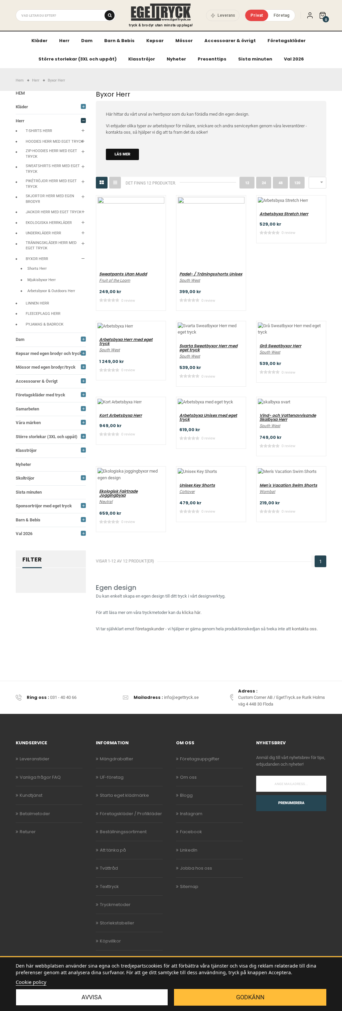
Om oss (188, 777)
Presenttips (212, 59)
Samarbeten (27, 408)
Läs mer (122, 154)
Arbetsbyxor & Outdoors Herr (51, 291)
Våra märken (28, 422)
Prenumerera (291, 803)
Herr (64, 40)
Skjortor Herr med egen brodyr (50, 199)
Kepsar (155, 40)
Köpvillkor (110, 941)
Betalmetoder (35, 813)
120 (297, 183)
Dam (87, 40)
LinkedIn (188, 850)
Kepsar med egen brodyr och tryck (49, 353)
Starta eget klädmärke (124, 795)
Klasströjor (141, 59)
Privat (256, 15)
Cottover (187, 491)
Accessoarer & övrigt (230, 40)
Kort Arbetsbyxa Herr (120, 415)
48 (281, 183)
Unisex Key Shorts (197, 485)
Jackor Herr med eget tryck (53, 212)
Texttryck (109, 886)
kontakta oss (118, 132)
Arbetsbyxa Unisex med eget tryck (208, 417)
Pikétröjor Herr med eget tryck (51, 184)
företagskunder (149, 628)
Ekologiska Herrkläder (49, 223)
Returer (28, 832)
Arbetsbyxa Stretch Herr (284, 214)
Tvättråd (109, 868)
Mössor (184, 40)
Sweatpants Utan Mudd (123, 274)
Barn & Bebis (119, 40)
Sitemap (189, 886)
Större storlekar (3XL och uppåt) (77, 59)
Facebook (191, 832)
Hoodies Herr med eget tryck (54, 141)
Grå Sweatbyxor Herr (280, 346)
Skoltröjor (25, 478)
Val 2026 (294, 59)
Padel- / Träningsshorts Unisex (210, 274)
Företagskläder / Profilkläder (131, 813)
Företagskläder (287, 40)
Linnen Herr (37, 303)
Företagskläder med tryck (40, 394)
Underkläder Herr (43, 233)
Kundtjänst (31, 795)
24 (264, 183)
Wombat (267, 491)
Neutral (106, 501)
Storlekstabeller (117, 923)
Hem (20, 93)
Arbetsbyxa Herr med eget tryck (126, 342)
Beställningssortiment (123, 832)
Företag (282, 15)
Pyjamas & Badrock (44, 324)
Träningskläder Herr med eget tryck (51, 246)
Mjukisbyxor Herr (41, 280)
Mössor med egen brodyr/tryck (45, 367)
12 (247, 183)
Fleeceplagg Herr (43, 313)
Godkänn (250, 997)
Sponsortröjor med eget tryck (44, 505)
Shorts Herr (37, 268)
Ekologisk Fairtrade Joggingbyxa (118, 493)
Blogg (186, 795)
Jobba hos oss (196, 868)
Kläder (39, 40)
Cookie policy (31, 982)
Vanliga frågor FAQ (40, 777)
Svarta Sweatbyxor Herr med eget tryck (208, 348)
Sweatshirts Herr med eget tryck (53, 169)
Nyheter (176, 59)
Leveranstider (34, 759)
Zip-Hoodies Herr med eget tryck (51, 154)
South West (189, 280)
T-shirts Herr (39, 131)
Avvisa (91, 997)
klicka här (191, 612)
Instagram (191, 813)
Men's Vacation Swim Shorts (288, 485)
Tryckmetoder (115, 904)
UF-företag (112, 777)
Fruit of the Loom (114, 280)
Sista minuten (255, 59)
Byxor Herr (37, 259)
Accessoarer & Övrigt (36, 381)
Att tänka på (113, 850)
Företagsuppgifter (199, 759)
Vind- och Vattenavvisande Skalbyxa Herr (288, 417)
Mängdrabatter (116, 759)
